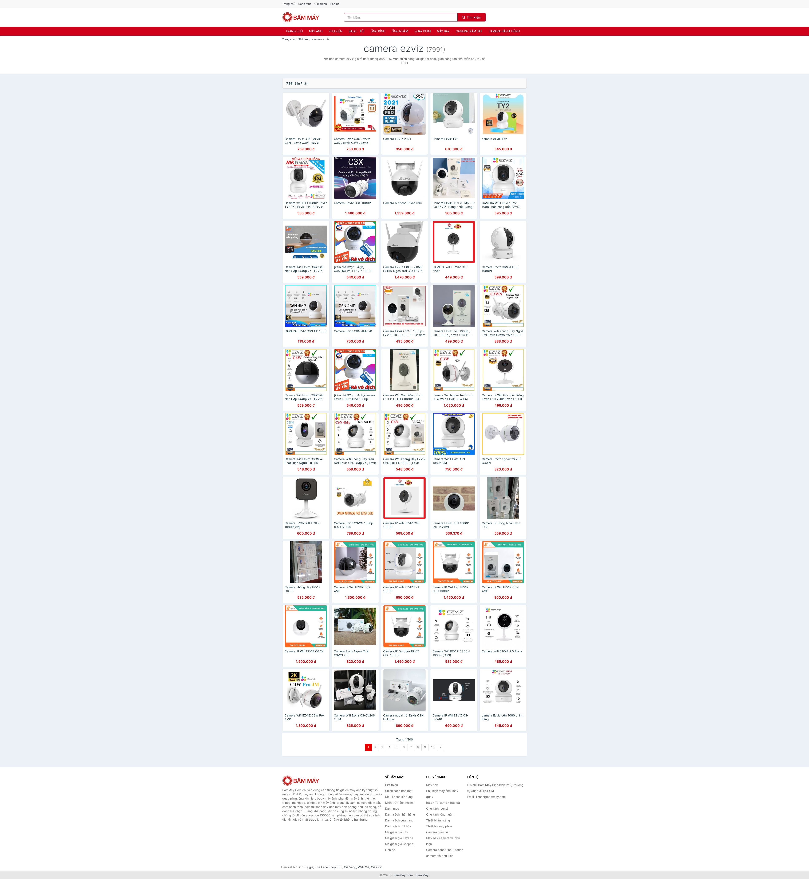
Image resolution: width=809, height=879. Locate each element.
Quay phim (422, 31)
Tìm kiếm (473, 17)
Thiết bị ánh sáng (438, 820)
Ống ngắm (400, 31)
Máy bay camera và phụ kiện (443, 841)
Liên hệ (335, 3)
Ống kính (378, 31)
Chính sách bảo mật (399, 791)
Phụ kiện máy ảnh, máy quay (442, 793)
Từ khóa (303, 39)
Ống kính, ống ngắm (440, 814)
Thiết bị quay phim (439, 826)
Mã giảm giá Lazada (399, 838)
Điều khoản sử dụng (399, 796)
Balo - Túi (356, 31)
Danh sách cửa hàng (399, 820)
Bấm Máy (422, 875)
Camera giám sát (469, 31)
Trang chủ (288, 3)
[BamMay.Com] (300, 17)
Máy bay (443, 31)
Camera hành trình (504, 31)
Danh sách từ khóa (398, 826)
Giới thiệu (320, 3)
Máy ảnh (315, 31)
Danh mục (304, 3)
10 (433, 747)
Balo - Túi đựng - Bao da (443, 802)
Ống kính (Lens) (437, 808)
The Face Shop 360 (328, 867)
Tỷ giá (309, 867)
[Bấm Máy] (303, 780)
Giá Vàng (350, 867)
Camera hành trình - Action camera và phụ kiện (444, 852)
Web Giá (363, 867)
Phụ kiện (335, 31)
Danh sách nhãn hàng (400, 814)
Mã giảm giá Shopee (399, 844)
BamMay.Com (403, 875)
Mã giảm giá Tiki (396, 832)
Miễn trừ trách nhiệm (399, 802)
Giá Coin (376, 867)
